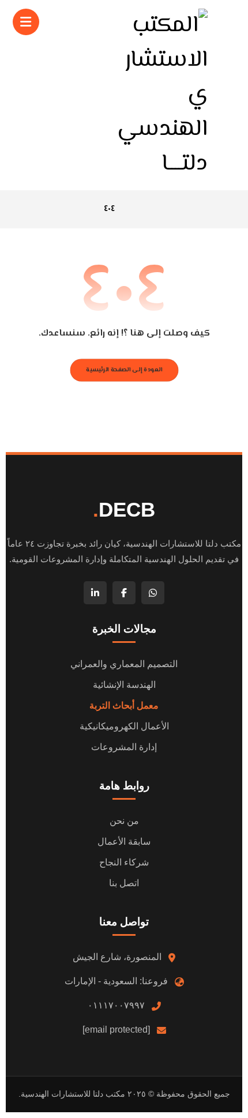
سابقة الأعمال (124, 841)
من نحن (124, 821)
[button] (26, 22)
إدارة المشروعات (124, 747)
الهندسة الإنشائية (124, 685)
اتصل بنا (124, 883)
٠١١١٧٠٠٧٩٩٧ (116, 1005)
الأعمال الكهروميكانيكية (124, 726)
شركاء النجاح (124, 862)
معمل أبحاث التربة (124, 705)
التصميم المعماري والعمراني (124, 664)
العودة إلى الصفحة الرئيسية (124, 370)
